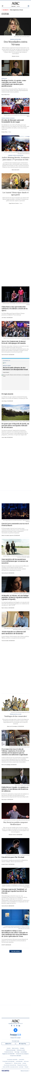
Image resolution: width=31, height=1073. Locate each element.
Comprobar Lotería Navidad (8, 1061)
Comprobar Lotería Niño (12, 1059)
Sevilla (18, 6)
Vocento (8, 1048)
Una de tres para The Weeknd (13, 857)
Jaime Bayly (4, 401)
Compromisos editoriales (15, 1055)
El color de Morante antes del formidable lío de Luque (13, 121)
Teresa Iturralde (5, 640)
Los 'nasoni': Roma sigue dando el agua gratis (15, 193)
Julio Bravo (4, 317)
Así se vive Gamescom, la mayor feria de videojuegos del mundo (14, 342)
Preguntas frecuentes (22, 1065)
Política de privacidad (10, 1050)
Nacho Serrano (5, 607)
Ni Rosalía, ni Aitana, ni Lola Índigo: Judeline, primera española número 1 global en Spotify (15, 597)
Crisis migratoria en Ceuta (16, 9)
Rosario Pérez (5, 132)
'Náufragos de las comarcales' (15, 716)
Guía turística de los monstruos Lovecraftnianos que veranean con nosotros (15, 561)
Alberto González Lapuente (8, 535)
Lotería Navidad (19, 1061)
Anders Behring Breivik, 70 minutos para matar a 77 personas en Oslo (15, 158)
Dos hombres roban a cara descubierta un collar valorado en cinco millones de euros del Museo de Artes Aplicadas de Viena (15, 933)
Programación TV (9, 1063)
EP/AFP (3, 944)
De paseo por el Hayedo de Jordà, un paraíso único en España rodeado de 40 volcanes (15, 425)
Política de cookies (21, 1050)
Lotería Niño (21, 1059)
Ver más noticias (15, 951)
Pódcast (26, 1067)
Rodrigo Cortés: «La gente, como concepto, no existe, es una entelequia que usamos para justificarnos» (14, 83)
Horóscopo (26, 1061)
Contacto (22, 1048)
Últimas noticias (17, 1063)
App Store (9, 1043)
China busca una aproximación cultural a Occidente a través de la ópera (15, 309)
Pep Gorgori (4, 799)
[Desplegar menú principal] (2, 6)
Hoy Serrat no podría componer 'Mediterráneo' (15, 823)
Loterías (24, 1063)
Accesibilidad (24, 1052)
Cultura (5, 13)
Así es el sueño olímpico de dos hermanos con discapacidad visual (15, 368)
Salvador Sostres (15, 56)
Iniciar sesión (28, 6)
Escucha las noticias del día (10, 1065)
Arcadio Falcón (5, 864)
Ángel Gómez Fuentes (14, 203)
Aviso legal (17, 1052)
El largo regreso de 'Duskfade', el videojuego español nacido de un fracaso (14, 891)
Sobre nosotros (15, 1048)
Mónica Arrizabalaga (6, 764)
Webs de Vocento (24, 1070)
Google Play (23, 1043)
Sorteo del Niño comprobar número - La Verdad (13, 1067)
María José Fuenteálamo (12, 726)
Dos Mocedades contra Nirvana (15, 43)
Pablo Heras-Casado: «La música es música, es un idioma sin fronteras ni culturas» (15, 789)
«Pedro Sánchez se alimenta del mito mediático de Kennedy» (14, 633)
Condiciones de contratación (22, 1053)
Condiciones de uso (8, 1052)
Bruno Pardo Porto (6, 94)
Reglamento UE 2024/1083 (8, 1053)
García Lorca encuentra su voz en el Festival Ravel (15, 524)
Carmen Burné (5, 354)
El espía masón (7, 394)
